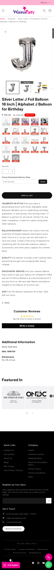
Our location (9, 454)
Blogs (6, 462)
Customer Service (36, 454)
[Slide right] (51, 88)
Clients (31, 450)
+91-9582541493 (14, 522)
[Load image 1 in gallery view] (12, 87)
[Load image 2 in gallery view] (27, 87)
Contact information (26, 549)
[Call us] (48, 557)
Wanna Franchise (13, 529)
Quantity (5, 166)
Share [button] (7, 303)
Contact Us (9, 450)
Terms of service (19, 553)
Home (2, 19)
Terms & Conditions (36, 473)
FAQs (30, 477)
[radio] (6, 121)
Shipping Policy (35, 458)
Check (42, 182)
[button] (3, 10)
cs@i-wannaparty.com (16, 518)
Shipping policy (35, 553)
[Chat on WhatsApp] (48, 564)
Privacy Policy (34, 469)
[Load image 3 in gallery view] (41, 87)
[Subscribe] (48, 500)
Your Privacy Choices (13, 470)
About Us (8, 458)
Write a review (27, 326)
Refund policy (43, 549)
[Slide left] (3, 88)
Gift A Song (9, 466)
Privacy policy (10, 549)
